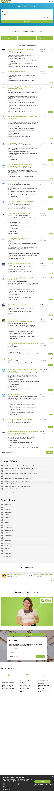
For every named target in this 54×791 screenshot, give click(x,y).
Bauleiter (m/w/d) (13, 183)
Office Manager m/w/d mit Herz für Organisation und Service (19, 239)
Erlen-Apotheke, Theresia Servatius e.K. (44, 574)
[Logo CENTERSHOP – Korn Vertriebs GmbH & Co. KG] (3, 264)
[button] (51, 17)
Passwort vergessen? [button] (13, 656)
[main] (27, 351)
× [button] (52, 776)
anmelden (40, 656)
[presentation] (47, 2)
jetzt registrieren (27, 634)
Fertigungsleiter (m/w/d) (15, 394)
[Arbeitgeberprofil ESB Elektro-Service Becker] (4, 576)
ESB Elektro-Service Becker (14, 574)
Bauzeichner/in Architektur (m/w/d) (19, 214)
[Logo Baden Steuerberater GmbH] (3, 117)
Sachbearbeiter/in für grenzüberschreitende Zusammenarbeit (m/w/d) (22, 87)
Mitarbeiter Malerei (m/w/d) (16, 71)
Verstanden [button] (42, 781)
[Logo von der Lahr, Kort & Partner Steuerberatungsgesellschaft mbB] (3, 239)
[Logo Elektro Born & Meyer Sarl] (3, 50)
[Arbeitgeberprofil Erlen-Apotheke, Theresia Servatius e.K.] (31, 576)
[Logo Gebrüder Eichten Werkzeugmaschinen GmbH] (3, 370)
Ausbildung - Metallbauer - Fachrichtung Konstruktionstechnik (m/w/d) (20, 165)
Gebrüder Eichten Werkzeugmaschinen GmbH (25, 372)
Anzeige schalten (6, 452)
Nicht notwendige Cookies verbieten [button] (43, 784)
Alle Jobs (9, 52)
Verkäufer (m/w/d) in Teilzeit (17, 304)
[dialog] (27, 783)
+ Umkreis (45, 18)
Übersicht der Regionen (6, 556)
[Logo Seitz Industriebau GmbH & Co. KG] (3, 144)
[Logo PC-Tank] (3, 359)
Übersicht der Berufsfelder (7, 492)
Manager (10, 359)
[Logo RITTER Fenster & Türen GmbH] (3, 432)
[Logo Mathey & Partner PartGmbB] (3, 214)
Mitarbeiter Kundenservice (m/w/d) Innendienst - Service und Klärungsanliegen (23, 432)
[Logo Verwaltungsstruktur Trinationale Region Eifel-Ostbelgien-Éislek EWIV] (3, 88)
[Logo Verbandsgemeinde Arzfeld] (3, 320)
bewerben (50, 66)
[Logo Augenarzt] (3, 344)
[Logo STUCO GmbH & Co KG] (3, 72)
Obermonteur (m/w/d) (15, 143)
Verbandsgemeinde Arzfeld (20, 323)
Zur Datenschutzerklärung (18, 781)
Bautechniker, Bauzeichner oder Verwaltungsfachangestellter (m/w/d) (20, 320)
